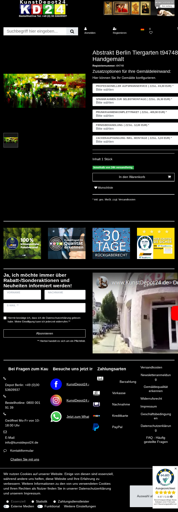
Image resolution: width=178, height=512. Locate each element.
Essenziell (18, 501)
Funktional (52, 506)
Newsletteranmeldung (156, 377)
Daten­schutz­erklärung (95, 488)
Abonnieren (44, 333)
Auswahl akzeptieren (152, 496)
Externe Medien (22, 506)
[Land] (142, 29)
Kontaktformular (22, 450)
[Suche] (72, 31)
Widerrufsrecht (151, 398)
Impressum (148, 406)
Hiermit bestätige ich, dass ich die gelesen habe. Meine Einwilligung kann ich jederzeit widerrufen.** (44, 319)
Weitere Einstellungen (80, 506)
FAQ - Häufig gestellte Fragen (156, 440)
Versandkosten (151, 367)
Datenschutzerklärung (156, 428)
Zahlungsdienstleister (73, 501)
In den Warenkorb (132, 177)
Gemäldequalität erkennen (156, 389)
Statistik (41, 501)
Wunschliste (105, 187)
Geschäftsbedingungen (156, 416)
